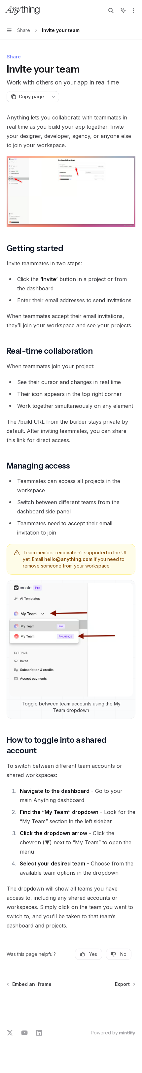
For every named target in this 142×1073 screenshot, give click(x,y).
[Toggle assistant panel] (123, 11)
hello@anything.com (68, 559)
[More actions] (133, 10)
